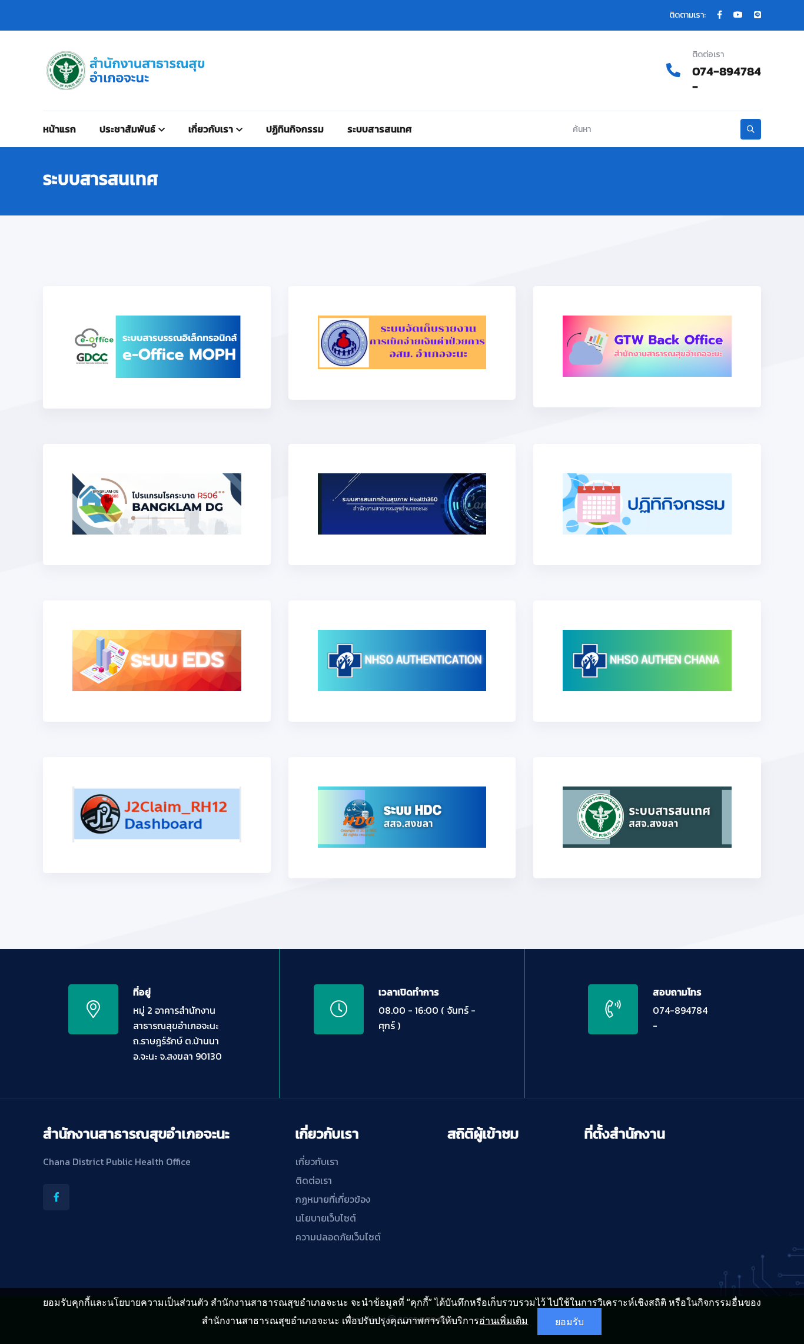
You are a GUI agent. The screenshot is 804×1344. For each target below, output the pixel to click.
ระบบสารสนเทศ (379, 129)
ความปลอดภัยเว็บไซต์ (338, 1237)
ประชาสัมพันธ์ (127, 129)
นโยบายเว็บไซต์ (325, 1218)
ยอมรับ (569, 1321)
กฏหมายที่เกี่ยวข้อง (332, 1199)
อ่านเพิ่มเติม (503, 1320)
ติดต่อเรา (313, 1180)
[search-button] (750, 129)
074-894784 (726, 71)
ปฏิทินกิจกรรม (295, 129)
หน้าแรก (59, 129)
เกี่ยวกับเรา (210, 129)
